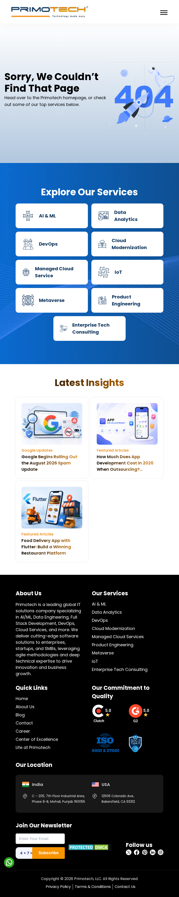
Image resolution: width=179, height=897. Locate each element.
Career (23, 731)
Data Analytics (107, 612)
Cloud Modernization (113, 628)
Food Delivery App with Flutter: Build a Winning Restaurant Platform (46, 547)
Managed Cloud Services (118, 637)
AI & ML (99, 604)
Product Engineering (112, 645)
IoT (95, 661)
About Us (25, 707)
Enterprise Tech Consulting (120, 669)
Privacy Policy (58, 886)
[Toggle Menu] (164, 12)
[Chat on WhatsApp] (9, 862)
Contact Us (125, 886)
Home (22, 698)
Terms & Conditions (93, 886)
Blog (20, 715)
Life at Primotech (33, 747)
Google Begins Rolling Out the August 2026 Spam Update (49, 463)
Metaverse (103, 653)
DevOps (100, 620)
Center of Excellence (37, 739)
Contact (24, 723)
